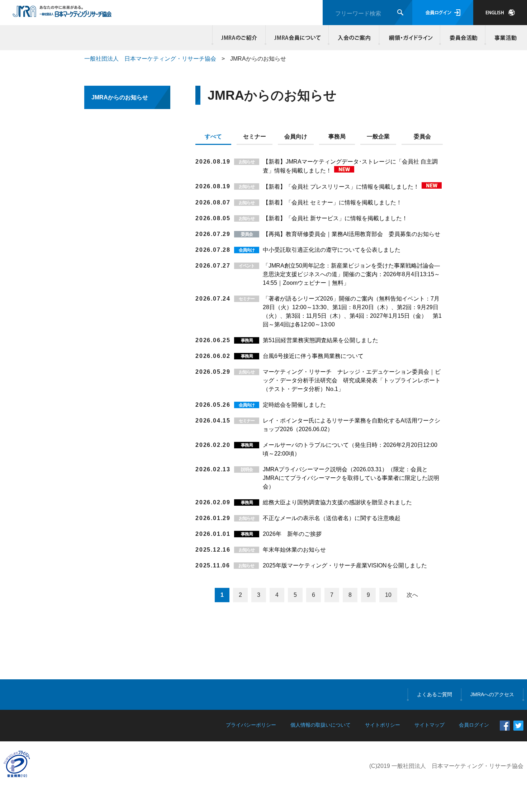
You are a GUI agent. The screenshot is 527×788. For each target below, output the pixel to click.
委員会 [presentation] (422, 136)
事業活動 (504, 37)
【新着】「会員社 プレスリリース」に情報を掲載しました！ (342, 187)
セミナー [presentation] (254, 136)
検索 (400, 12)
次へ (412, 595)
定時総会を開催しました (294, 405)
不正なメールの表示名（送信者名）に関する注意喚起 (331, 518)
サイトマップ (429, 725)
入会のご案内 (354, 37)
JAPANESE (500, 12)
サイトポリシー (382, 725)
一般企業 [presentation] (378, 136)
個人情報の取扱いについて (320, 725)
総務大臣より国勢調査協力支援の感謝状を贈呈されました (337, 502)
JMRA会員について (297, 37)
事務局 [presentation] (337, 136)
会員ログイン (442, 12)
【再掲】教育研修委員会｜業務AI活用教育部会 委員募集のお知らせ (351, 234)
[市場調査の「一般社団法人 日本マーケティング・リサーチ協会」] (62, 13)
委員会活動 (463, 37)
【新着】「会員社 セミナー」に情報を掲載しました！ (332, 202)
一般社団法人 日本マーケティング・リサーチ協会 (150, 59)
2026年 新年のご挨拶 (292, 534)
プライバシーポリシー (251, 725)
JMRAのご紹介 (239, 37)
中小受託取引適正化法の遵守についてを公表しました (331, 250)
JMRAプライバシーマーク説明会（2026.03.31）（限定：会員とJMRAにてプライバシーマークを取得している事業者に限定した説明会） (351, 478)
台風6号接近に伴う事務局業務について (313, 356)
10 (388, 595)
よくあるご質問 (434, 694)
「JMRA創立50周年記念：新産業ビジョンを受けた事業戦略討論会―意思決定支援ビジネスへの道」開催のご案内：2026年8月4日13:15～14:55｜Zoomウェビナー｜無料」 (351, 274)
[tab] (216, 138)
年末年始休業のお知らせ (294, 550)
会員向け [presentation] (295, 136)
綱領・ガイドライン (409, 37)
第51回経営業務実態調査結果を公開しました (320, 340)
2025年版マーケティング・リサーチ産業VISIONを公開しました (345, 565)
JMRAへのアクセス (492, 694)
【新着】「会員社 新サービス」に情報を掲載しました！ (335, 218)
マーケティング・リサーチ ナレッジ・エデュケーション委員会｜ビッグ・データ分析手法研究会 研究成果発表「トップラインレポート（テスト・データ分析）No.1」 (352, 380)
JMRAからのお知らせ (119, 97)
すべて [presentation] (213, 136)
